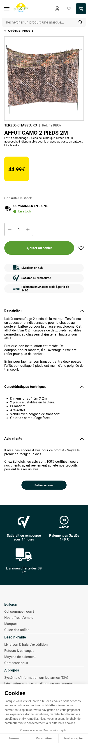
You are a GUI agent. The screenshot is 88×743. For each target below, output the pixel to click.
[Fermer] (82, 310)
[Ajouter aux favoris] (81, 247)
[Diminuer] (10, 229)
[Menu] (8, 9)
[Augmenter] (28, 229)
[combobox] (44, 22)
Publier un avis (44, 485)
